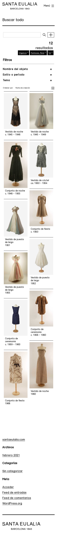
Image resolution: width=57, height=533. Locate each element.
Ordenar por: (8, 88)
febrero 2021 (11, 455)
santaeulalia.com (13, 439)
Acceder (8, 487)
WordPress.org (12, 503)
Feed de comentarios (16, 498)
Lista (53, 87)
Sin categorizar (12, 471)
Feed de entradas (14, 492)
